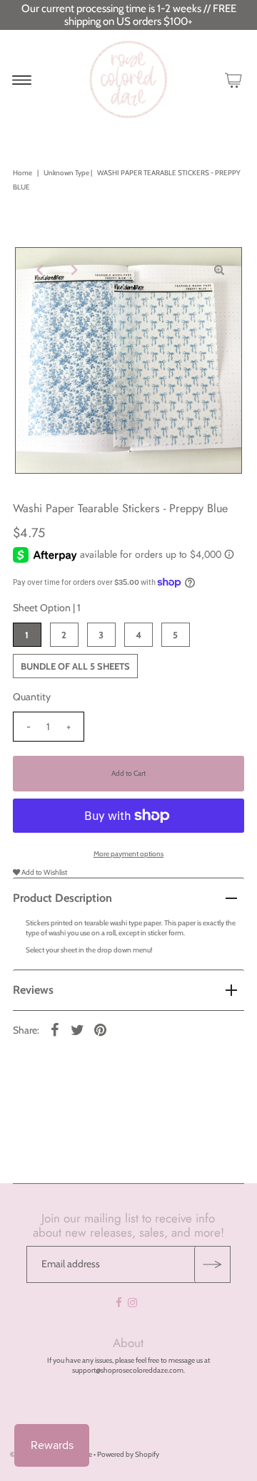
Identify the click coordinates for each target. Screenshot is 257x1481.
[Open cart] (233, 80)
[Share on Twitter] (78, 1030)
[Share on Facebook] (55, 1030)
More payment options (128, 853)
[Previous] (38, 270)
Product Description (62, 898)
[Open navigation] (22, 80)
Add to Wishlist (43, 872)
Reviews (33, 990)
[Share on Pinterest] (100, 1030)
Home (22, 172)
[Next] (73, 270)
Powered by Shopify (128, 1454)
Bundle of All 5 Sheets (75, 666)
